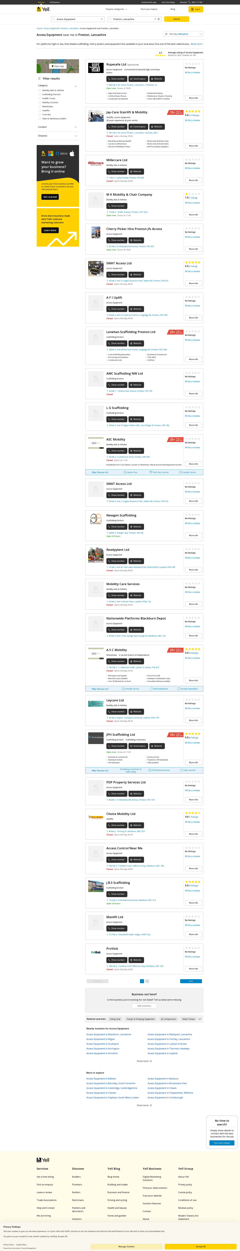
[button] (101, 19)
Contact (147, 1211)
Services (42, 1168)
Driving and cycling (117, 1200)
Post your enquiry (149, 9)
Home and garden (117, 1215)
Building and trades (118, 1184)
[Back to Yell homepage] (44, 9)
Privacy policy (185, 1184)
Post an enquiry (45, 1184)
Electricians (78, 1200)
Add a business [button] (144, 1005)
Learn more (50, 230)
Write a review (192, 72)
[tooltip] (159, 19)
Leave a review (44, 1192)
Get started (50, 196)
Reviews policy (185, 1207)
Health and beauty (117, 1207)
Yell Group (185, 1168)
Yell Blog (114, 1168)
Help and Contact (46, 1207)
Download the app (149, 2)
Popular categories (115, 9)
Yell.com (41, 2)
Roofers (76, 1192)
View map (58, 66)
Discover (78, 1168)
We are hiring (44, 1215)
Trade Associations (47, 1200)
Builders (76, 1176)
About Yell (183, 1176)
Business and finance (118, 1192)
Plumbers (77, 1184)
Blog (173, 9)
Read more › (197, 43)
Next (191, 981)
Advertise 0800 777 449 (191, 2)
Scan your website (152, 1195)
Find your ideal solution (155, 1187)
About (146, 1219)
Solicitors (77, 1219)
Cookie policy (185, 1192)
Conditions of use (187, 1200)
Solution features (152, 1203)
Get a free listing (168, 2)
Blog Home (113, 1176)
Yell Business (55, 2)
